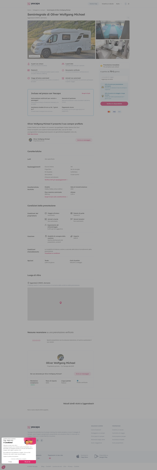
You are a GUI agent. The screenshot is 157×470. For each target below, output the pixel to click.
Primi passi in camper (97, 436)
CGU (64, 466)
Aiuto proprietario (117, 443)
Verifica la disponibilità (114, 104)
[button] (3, 467)
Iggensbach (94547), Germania (37, 18)
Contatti (48, 466)
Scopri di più (86, 93)
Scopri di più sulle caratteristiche (56, 197)
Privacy (70, 466)
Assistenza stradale (118, 439)
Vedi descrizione (32, 134)
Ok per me (27, 461)
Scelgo (10, 461)
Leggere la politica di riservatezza (10, 456)
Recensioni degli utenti (98, 439)
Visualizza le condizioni (52, 253)
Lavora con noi (57, 466)
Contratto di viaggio (118, 433)
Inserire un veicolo (108, 4)
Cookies (76, 466)
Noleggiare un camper (98, 433)
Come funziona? (96, 430)
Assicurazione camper (119, 436)
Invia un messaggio (83, 140)
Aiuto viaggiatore (96, 443)
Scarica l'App (93, 3)
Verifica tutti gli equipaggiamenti (56, 180)
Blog (42, 466)
